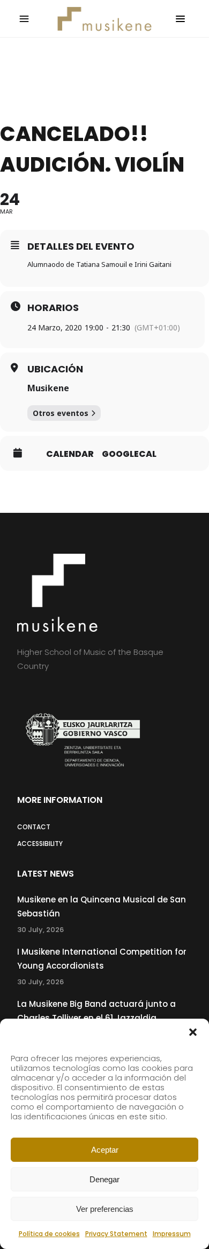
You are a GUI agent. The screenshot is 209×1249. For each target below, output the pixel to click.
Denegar (104, 1179)
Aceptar (104, 1149)
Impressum (172, 1233)
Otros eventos (60, 413)
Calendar (70, 454)
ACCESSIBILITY (40, 843)
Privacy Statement (116, 1233)
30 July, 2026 (40, 930)
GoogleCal (129, 454)
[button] (193, 1032)
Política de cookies (49, 1233)
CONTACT (33, 826)
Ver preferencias (104, 1208)
